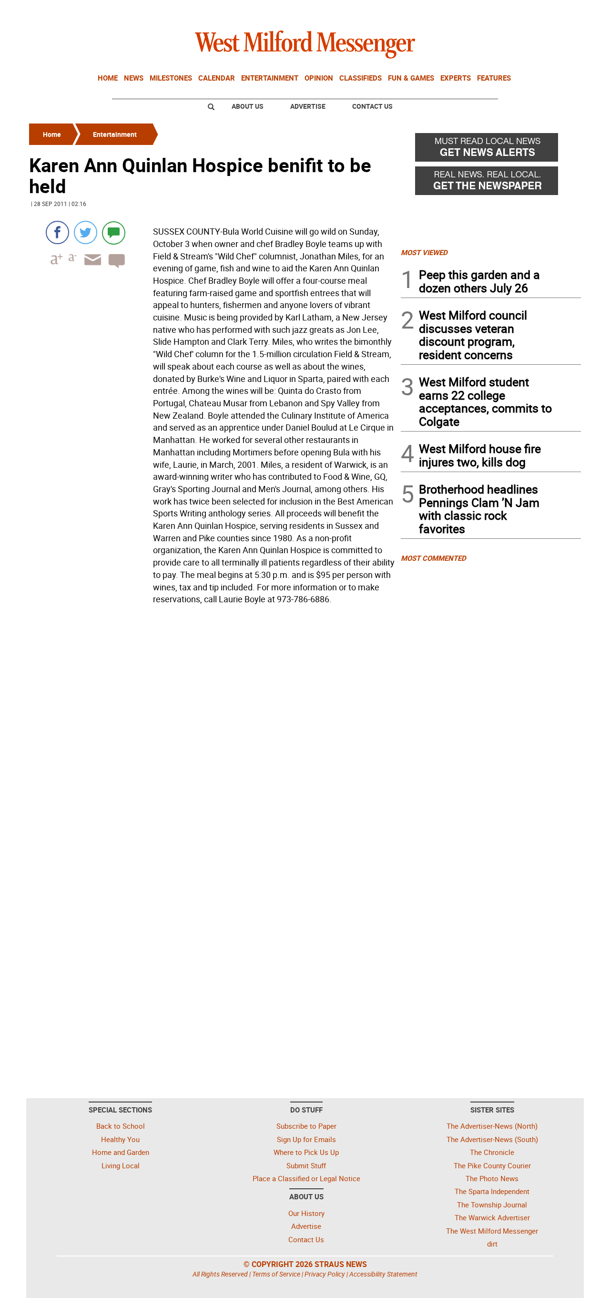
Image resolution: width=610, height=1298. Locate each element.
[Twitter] (85, 232)
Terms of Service (276, 1273)
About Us (248, 106)
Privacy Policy (325, 1273)
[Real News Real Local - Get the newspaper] (491, 183)
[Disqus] (212, 729)
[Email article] (89, 268)
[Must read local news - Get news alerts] (491, 149)
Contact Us (372, 106)
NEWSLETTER (504, 11)
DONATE (558, 11)
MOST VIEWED (424, 252)
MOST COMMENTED (433, 558)
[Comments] (113, 232)
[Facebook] (57, 232)
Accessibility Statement (383, 1273)
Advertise (307, 106)
